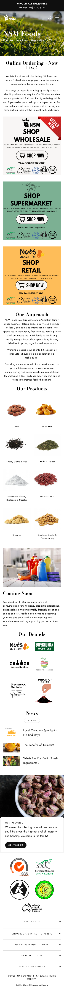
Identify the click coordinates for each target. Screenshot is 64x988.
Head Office (32, 921)
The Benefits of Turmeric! (38, 745)
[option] (32, 6)
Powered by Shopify (39, 985)
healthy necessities (32, 966)
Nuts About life (32, 955)
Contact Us (15, 845)
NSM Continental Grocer (32, 944)
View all (32, 720)
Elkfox (25, 985)
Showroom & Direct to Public (32, 933)
